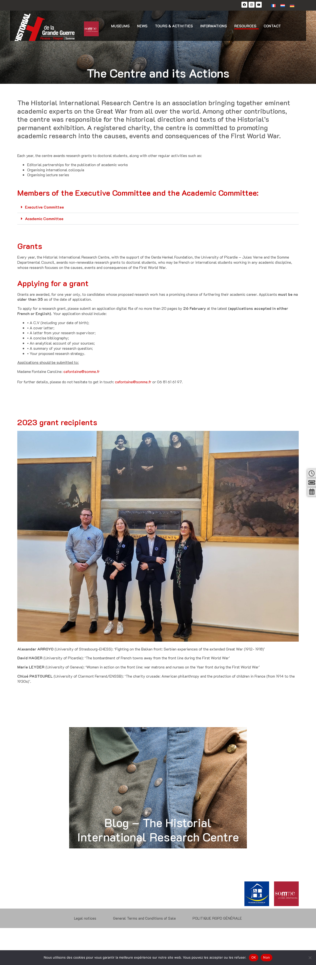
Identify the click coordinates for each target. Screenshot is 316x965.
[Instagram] (252, 5)
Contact (272, 25)
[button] (158, 207)
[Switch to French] (273, 5)
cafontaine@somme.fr (81, 371)
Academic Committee (44, 218)
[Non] (309, 957)
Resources (245, 25)
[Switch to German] (292, 5)
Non (266, 957)
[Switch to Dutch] (282, 5)
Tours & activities (174, 25)
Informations (213, 25)
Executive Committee (44, 207)
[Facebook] (244, 5)
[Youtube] (259, 5)
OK (253, 957)
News (142, 25)
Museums (120, 25)
